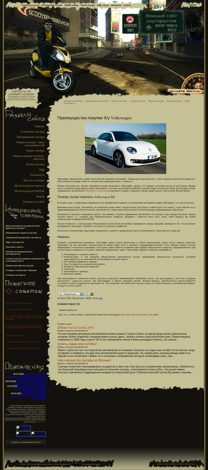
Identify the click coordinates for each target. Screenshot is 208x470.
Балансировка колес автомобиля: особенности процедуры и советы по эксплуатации (26, 376)
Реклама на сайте (33, 201)
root (101, 298)
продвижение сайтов (31, 442)
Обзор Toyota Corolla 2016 (75, 327)
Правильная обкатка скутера (20, 266)
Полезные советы (14, 247)
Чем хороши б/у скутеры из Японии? (84, 360)
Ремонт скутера (71, 5)
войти (123, 315)
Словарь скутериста (16, 275)
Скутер (159, 464)
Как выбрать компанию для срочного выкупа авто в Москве (29, 382)
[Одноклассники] (88, 294)
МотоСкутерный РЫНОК (29, 191)
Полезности (37, 175)
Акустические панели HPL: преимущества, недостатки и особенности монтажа (31, 388)
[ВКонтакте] (82, 294)
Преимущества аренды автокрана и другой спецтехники (29, 394)
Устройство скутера (30, 5)
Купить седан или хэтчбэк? (77, 344)
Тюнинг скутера (88, 5)
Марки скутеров (156, 101)
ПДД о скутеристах (15, 242)
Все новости (39, 398)
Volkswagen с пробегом (95, 191)
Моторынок (116, 5)
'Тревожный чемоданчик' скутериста (23, 237)
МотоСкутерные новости (29, 185)
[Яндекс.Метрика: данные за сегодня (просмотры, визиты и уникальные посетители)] (23, 434)
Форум (40, 196)
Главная (192, 5)
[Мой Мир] (92, 294)
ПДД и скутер (103, 5)
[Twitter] (85, 294)
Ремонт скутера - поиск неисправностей (30, 144)
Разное (174, 464)
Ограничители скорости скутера (21, 233)
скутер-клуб (35, 464)
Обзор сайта (184, 464)
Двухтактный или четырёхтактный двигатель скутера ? (22, 227)
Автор (193, 464)
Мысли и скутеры (34, 180)
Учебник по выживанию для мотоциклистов (19, 253)
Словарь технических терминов (21, 270)
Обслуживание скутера (51, 5)
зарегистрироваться (140, 315)
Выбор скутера (35, 164)
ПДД (41, 169)
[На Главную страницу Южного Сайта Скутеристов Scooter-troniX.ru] (161, 32)
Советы (127, 5)
